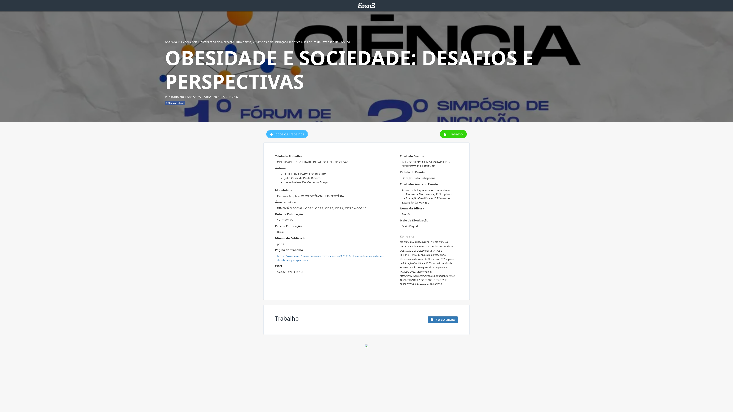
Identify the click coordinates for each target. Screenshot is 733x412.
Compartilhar (176, 102)
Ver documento (445, 319)
